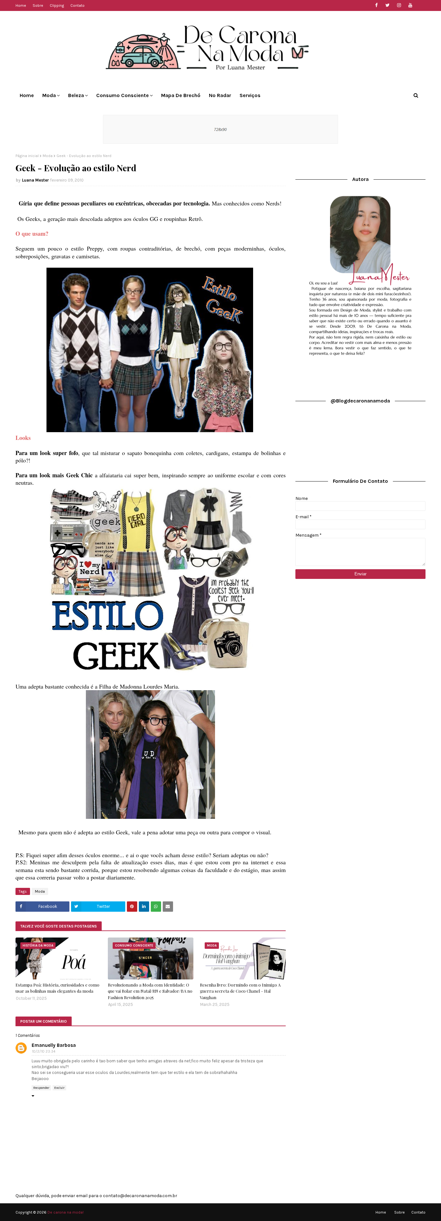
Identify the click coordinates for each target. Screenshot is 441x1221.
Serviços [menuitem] (250, 95)
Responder (41, 1088)
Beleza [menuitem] (76, 95)
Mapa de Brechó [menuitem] (180, 95)
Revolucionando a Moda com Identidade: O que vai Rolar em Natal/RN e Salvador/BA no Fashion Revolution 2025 (150, 991)
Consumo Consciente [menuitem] (122, 95)
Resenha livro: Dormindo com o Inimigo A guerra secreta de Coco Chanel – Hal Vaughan (240, 991)
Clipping (57, 5)
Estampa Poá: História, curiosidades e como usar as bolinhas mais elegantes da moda (57, 988)
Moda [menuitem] (49, 95)
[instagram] (399, 5)
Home (20, 5)
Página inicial (27, 156)
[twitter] (388, 5)
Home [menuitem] (27, 95)
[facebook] (376, 5)
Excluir (59, 1088)
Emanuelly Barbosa (54, 1045)
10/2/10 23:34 (43, 1051)
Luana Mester (35, 180)
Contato (77, 5)
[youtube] (410, 5)
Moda (48, 156)
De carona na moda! (65, 1212)
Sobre (38, 5)
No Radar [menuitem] (220, 95)
